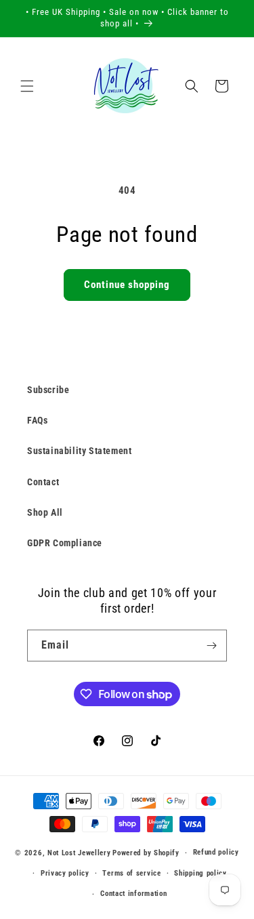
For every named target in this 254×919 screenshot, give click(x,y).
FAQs (37, 420)
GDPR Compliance (64, 542)
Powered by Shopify (145, 853)
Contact (43, 481)
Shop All (45, 512)
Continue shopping (127, 285)
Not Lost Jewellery (79, 853)
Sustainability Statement (79, 450)
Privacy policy (65, 873)
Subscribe (48, 389)
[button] (27, 86)
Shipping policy (200, 873)
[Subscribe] (211, 645)
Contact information (133, 893)
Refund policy (216, 852)
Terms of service (131, 873)
